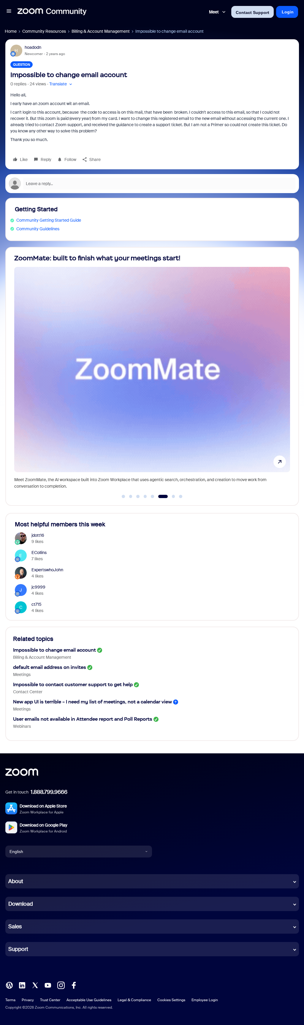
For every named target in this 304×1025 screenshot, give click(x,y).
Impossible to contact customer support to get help (73, 684)
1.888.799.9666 (49, 792)
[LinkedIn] (22, 985)
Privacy (28, 1000)
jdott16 (37, 535)
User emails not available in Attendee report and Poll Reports (82, 719)
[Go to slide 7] (170, 496)
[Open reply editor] (152, 183)
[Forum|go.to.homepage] (52, 11)
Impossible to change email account (54, 650)
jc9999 (38, 587)
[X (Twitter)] (35, 985)
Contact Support (252, 12)
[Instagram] (61, 985)
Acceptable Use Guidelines (88, 1000)
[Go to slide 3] (138, 496)
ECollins (39, 552)
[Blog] (9, 985)
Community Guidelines (37, 228)
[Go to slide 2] (130, 496)
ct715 (36, 604)
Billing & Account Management (101, 31)
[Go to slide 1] (123, 496)
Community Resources (44, 31)
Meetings (22, 674)
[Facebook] (73, 985)
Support (18, 949)
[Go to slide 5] (152, 496)
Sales (15, 926)
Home (11, 31)
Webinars (22, 726)
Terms (10, 1000)
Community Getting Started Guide (48, 220)
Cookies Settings (171, 1000)
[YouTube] (48, 985)
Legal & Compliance (134, 1000)
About (15, 881)
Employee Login (204, 1000)
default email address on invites (49, 667)
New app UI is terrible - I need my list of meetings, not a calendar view (92, 702)
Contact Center (27, 691)
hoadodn (33, 47)
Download (20, 903)
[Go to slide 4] (145, 496)
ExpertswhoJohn (47, 569)
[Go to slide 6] (159, 496)
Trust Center (50, 1000)
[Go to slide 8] (180, 496)
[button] (8, 11)
